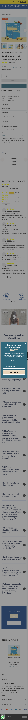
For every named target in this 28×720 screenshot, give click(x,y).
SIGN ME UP (14, 372)
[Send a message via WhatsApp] (3, 717)
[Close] (25, 343)
